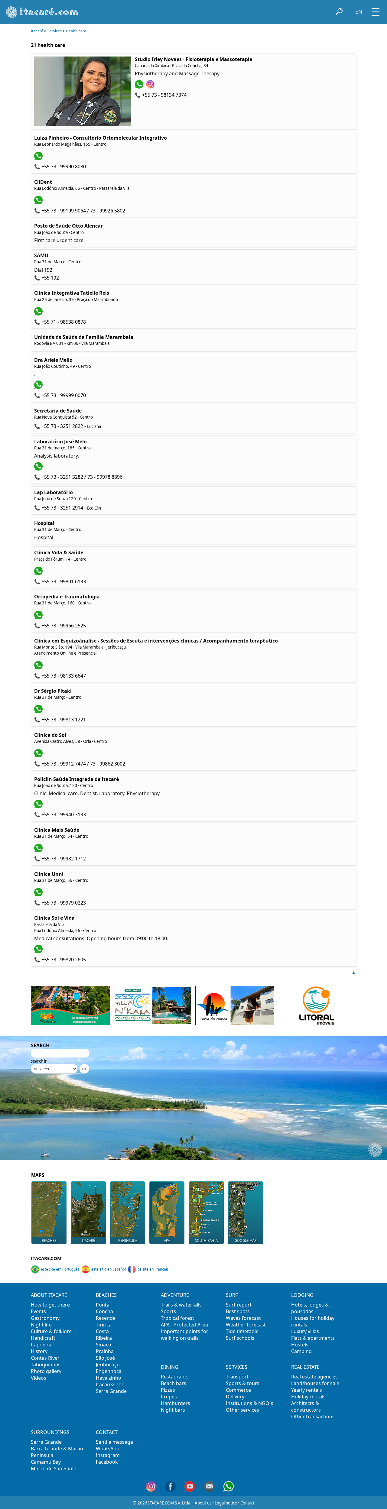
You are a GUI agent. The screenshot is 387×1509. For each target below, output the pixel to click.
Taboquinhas (45, 1364)
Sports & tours (242, 1383)
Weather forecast (246, 1324)
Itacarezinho (110, 1384)
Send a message (114, 1442)
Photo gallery (46, 1371)
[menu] (375, 10)
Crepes (169, 1396)
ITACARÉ (88, 1240)
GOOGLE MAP (246, 1240)
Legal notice (226, 1503)
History (39, 1351)
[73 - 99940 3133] (39, 806)
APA (167, 1240)
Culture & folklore (51, 1331)
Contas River (45, 1358)
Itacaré (37, 31)
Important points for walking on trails (184, 1334)
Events (38, 1311)
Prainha (105, 1351)
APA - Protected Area (184, 1324)
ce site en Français (153, 1269)
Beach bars (173, 1383)
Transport (237, 1376)
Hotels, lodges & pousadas (310, 1308)
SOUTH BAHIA (206, 1240)
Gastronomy (45, 1318)
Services (54, 31)
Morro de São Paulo (53, 1468)
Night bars (173, 1410)
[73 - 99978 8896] (39, 468)
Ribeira (104, 1338)
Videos (38, 1378)
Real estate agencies (314, 1376)
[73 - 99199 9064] (39, 202)
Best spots (238, 1311)
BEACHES (49, 1240)
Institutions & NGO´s (249, 1403)
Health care (76, 31)
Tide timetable (242, 1331)
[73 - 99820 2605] (39, 951)
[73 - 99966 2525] (39, 617)
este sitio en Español (108, 1269)
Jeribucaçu (108, 1364)
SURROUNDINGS (50, 1432)
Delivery (235, 1396)
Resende (105, 1318)
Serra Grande (111, 1391)
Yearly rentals (306, 1390)
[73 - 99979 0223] (39, 894)
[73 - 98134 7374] (140, 86)
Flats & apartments (313, 1338)
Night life (41, 1324)
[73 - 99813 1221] (39, 711)
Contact (247, 1503)
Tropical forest (177, 1318)
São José (105, 1358)
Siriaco (103, 1344)
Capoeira (41, 1344)
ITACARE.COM (46, 1258)
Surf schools (240, 1338)
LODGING (302, 1295)
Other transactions (313, 1416)
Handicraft (43, 1338)
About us (203, 1503)
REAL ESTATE (305, 1367)
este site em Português (60, 1269)
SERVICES (236, 1367)
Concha (104, 1311)
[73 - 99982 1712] (39, 850)
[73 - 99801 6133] (39, 573)
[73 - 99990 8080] (39, 158)
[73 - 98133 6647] (39, 667)
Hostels (299, 1344)
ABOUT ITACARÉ (49, 1295)
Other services (242, 1410)
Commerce (238, 1390)
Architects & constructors (306, 1406)
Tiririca (104, 1324)
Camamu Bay (46, 1462)
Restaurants (175, 1376)
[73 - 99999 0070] (39, 387)
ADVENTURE (175, 1295)
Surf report (239, 1304)
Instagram (108, 1455)
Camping (301, 1351)
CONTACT (107, 1432)
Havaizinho (108, 1378)
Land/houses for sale (315, 1383)
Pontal (103, 1304)
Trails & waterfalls (181, 1304)
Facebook (107, 1462)
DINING (169, 1367)
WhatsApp (107, 1448)
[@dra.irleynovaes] (151, 86)
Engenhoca (109, 1371)
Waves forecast (243, 1318)
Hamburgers (175, 1403)
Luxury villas (305, 1331)
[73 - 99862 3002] (39, 755)
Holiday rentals (308, 1396)
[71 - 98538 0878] (39, 313)
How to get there (50, 1304)
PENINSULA (127, 1240)
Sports (168, 1311)
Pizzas (168, 1390)
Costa (102, 1331)
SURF (232, 1295)
